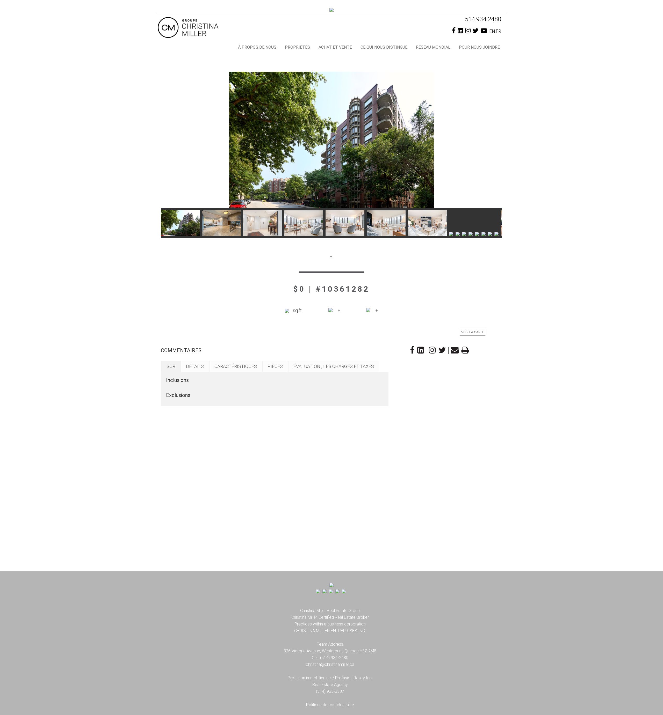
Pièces (275, 366)
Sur (171, 366)
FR (498, 31)
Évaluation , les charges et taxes (333, 366)
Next (495, 140)
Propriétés (297, 47)
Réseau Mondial (433, 47)
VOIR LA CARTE (472, 332)
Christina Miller (203, 27)
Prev (167, 140)
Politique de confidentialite (330, 704)
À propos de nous (257, 47)
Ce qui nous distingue (384, 47)
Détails (195, 366)
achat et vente (335, 47)
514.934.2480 (483, 19)
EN (492, 31)
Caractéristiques (235, 366)
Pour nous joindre (479, 47)
